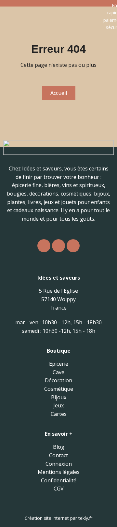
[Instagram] (43, 245)
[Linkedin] (73, 245)
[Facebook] (58, 245)
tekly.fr (85, 518)
